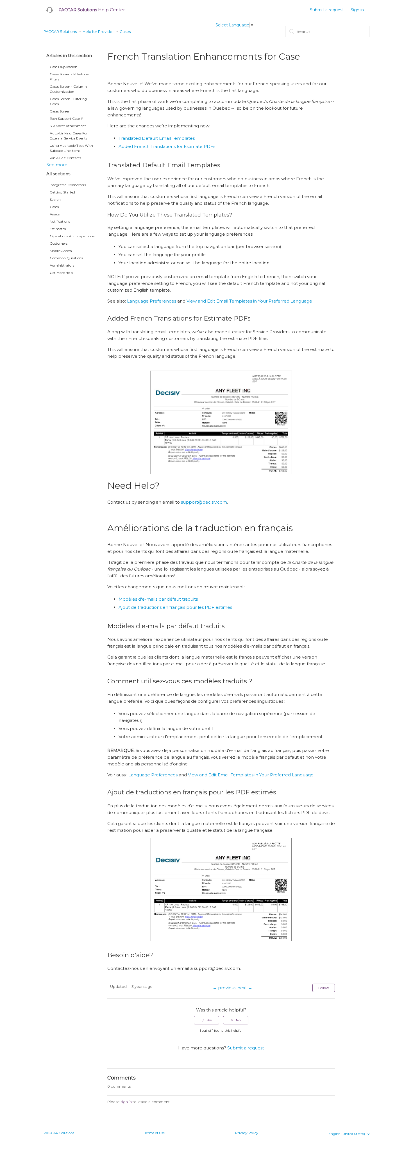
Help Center (91, 9)
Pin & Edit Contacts (65, 158)
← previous (224, 987)
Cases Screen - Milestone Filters (69, 76)
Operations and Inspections (72, 236)
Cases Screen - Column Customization (68, 89)
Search (55, 199)
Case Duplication (63, 67)
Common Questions (66, 258)
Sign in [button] (357, 9)
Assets (55, 214)
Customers (58, 243)
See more (56, 164)
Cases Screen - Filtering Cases (68, 101)
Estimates (58, 229)
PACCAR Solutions (60, 31)
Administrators (62, 265)
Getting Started (62, 192)
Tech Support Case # (66, 118)
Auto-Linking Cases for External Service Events (69, 135)
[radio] (206, 1020)
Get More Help (61, 273)
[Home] (50, 10)
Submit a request (327, 9)
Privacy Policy (246, 1133)
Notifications (60, 221)
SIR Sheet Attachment (68, 126)
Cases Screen (60, 111)
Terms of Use (154, 1133)
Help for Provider (98, 31)
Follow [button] (323, 988)
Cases (125, 31)
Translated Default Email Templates (157, 138)
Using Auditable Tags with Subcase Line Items (71, 148)
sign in (126, 1101)
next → (244, 987)
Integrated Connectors (68, 185)
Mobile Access (61, 251)
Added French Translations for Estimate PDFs (167, 146)
